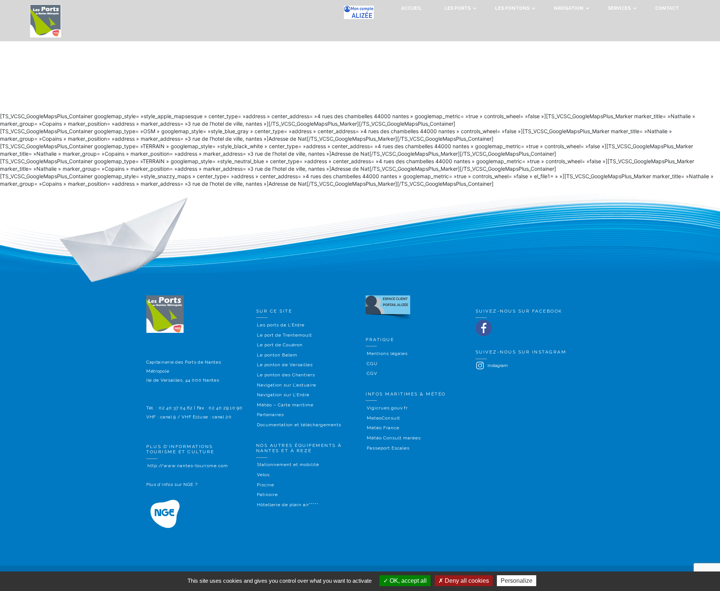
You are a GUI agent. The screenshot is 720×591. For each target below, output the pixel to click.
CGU (372, 363)
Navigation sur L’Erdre (283, 394)
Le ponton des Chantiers (286, 374)
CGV (372, 373)
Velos (263, 474)
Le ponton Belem (277, 355)
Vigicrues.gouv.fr (387, 408)
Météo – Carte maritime (285, 405)
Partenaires (270, 414)
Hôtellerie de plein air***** (287, 504)
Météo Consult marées (394, 438)
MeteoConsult (383, 418)
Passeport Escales (388, 448)
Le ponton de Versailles (285, 364)
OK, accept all (407, 580)
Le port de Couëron (280, 344)
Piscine (265, 484)
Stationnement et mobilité (288, 464)
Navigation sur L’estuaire (286, 385)
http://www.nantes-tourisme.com (187, 465)
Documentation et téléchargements (299, 424)
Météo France (383, 427)
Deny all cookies (466, 580)
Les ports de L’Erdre (280, 325)
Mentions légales (387, 353)
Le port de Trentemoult (284, 335)
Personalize (516, 580)
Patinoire (267, 494)
